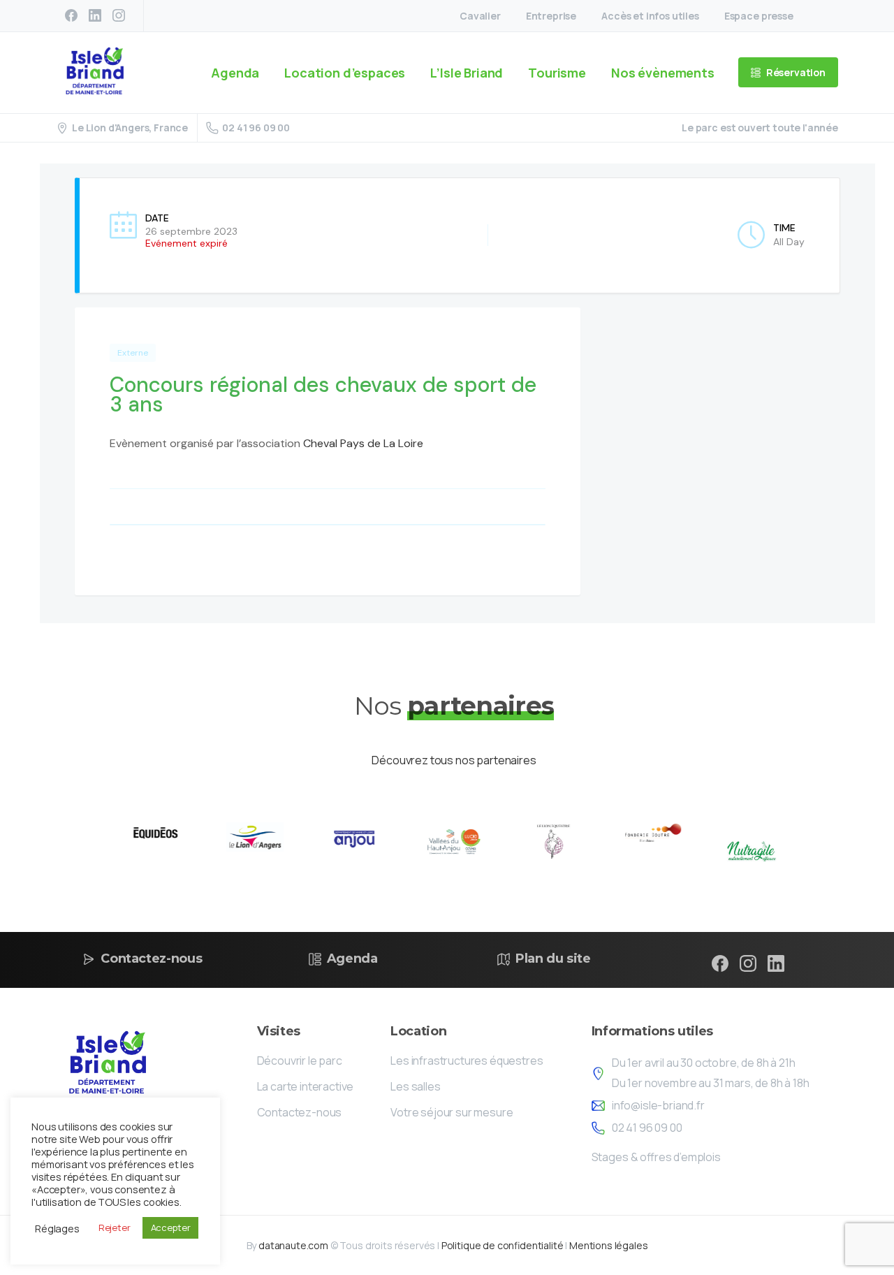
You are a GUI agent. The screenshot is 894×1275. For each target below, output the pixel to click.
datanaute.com (293, 1245)
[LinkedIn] (95, 15)
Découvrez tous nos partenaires (454, 760)
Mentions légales (608, 1245)
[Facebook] (71, 15)
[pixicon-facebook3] (720, 963)
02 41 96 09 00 (256, 127)
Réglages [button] (57, 1228)
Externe (132, 352)
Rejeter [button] (114, 1227)
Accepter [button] (171, 1227)
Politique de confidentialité (502, 1245)
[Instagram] (118, 15)
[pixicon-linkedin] (776, 963)
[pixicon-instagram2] (748, 963)
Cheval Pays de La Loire (363, 443)
